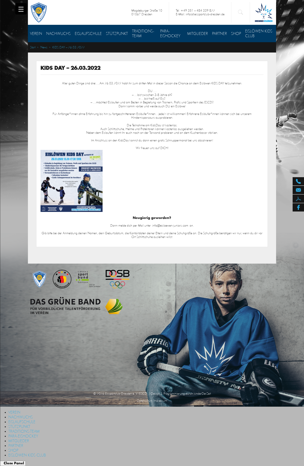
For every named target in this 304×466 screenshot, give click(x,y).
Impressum (160, 401)
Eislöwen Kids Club (258, 33)
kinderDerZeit (202, 394)
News (43, 47)
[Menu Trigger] (21, 8)
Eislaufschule (88, 33)
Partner (219, 33)
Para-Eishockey (170, 33)
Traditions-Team (143, 33)
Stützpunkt (117, 33)
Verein (36, 33)
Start (32, 47)
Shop (236, 33)
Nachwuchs (58, 33)
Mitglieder (197, 33)
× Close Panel (13, 463)
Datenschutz (144, 401)
